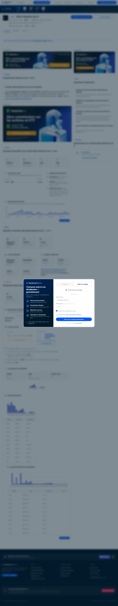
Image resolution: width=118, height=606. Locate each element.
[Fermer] (91, 281)
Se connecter (78, 323)
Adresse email (59, 297)
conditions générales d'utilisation (73, 314)
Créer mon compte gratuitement (74, 319)
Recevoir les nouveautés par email (67, 311)
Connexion (64, 284)
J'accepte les (69, 314)
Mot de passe (65, 303)
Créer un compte (83, 284)
